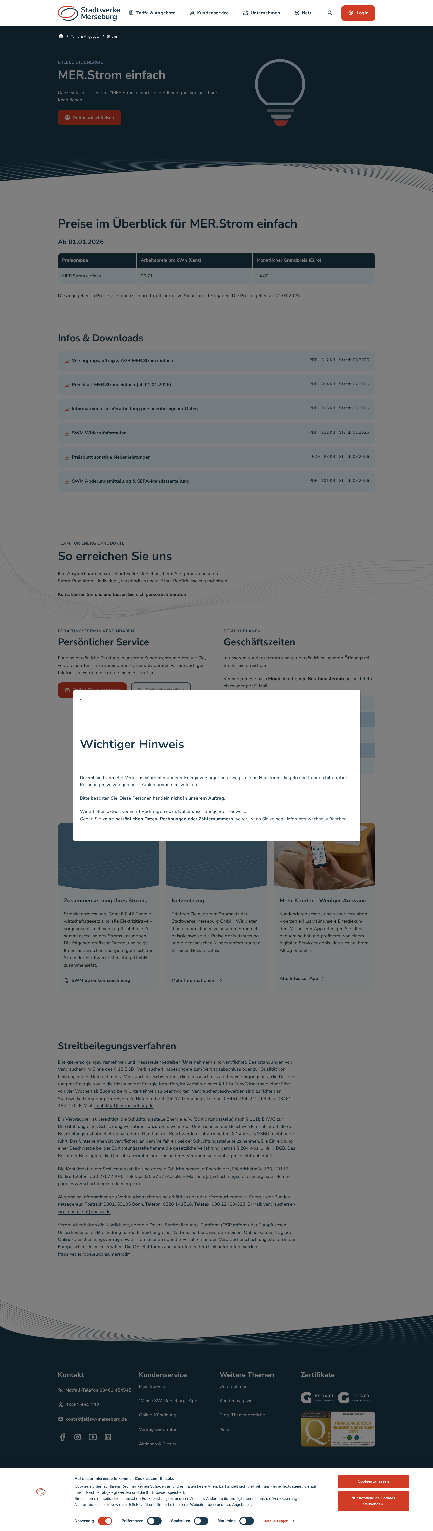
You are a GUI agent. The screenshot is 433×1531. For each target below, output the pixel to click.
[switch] (154, 1521)
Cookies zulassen (373, 1481)
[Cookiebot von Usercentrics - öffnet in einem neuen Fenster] (41, 1521)
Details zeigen (275, 1521)
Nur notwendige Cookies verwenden (373, 1501)
